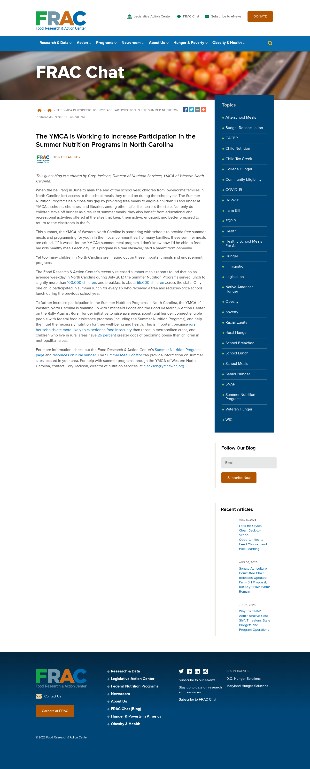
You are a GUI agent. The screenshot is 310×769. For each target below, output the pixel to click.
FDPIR (230, 221)
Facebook (189, 671)
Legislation (234, 277)
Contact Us (52, 696)
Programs (104, 43)
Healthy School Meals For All (243, 244)
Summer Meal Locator (123, 355)
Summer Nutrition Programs (240, 397)
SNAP (230, 384)
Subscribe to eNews (226, 16)
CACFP (231, 138)
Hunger (231, 256)
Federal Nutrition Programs (135, 686)
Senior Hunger (237, 374)
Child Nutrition (237, 149)
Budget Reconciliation (244, 128)
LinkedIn (197, 671)
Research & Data (54, 43)
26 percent (107, 335)
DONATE (260, 16)
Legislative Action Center (152, 16)
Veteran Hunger (238, 409)
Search (270, 43)
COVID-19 (233, 190)
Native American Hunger (239, 289)
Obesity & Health (227, 43)
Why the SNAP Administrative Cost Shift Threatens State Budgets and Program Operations (254, 620)
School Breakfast (239, 343)
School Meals (236, 364)
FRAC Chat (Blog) (126, 709)
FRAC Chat (191, 16)
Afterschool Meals (240, 118)
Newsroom (131, 43)
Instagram (205, 671)
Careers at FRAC (55, 711)
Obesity (232, 302)
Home (39, 110)
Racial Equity (236, 323)
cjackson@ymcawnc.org (164, 366)
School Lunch (236, 353)
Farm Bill (232, 211)
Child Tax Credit (238, 159)
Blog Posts (49, 110)
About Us (157, 43)
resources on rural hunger (74, 355)
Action (82, 43)
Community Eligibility (243, 180)
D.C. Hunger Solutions (243, 678)
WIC (228, 420)
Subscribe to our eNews (197, 680)
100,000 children (81, 283)
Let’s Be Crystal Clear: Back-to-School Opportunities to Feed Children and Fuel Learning (253, 537)
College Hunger (238, 169)
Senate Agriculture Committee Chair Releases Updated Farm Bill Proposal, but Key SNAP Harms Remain (255, 580)
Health (231, 231)
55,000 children (150, 283)
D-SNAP (232, 200)
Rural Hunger (236, 333)
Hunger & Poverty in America (136, 717)
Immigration (235, 267)
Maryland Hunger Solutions (247, 686)
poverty (231, 312)
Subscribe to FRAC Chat (197, 699)
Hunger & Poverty (188, 43)
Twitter (181, 671)
